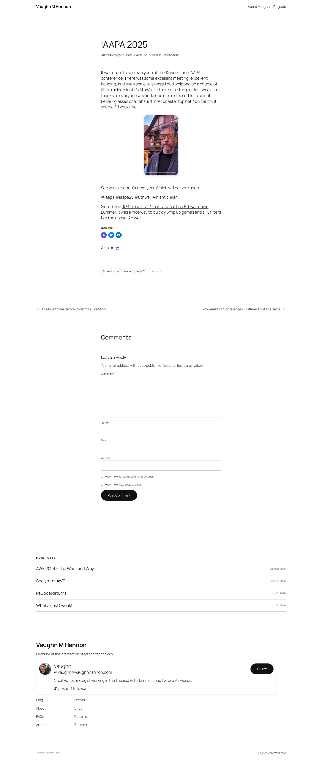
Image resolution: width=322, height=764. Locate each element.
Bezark (129, 55)
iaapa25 (140, 271)
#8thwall (142, 197)
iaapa (127, 271)
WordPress (279, 753)
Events (138, 55)
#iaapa (108, 197)
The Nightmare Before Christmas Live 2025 (74, 309)
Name (105, 422)
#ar (173, 197)
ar (118, 271)
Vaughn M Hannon (53, 6)
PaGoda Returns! (52, 593)
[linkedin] (117, 248)
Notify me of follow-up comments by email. (129, 476)
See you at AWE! (51, 581)
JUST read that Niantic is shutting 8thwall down (165, 206)
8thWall (146, 90)
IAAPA (147, 55)
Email (105, 440)
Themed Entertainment (165, 55)
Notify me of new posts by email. (123, 484)
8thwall (107, 271)
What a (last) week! (54, 605)
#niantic (160, 197)
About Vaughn (259, 6)
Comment (107, 373)
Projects (279, 6)
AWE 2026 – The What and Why (65, 568)
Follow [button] (262, 668)
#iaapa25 (124, 197)
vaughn (117, 55)
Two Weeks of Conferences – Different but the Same (240, 309)
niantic (155, 271)
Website (105, 458)
